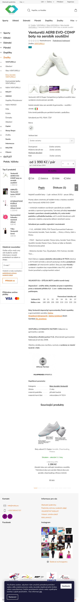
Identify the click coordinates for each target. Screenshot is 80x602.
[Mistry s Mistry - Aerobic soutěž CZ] (64, 577)
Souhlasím (66, 586)
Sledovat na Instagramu (58, 562)
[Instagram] (10, 516)
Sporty (6, 32)
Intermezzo (10, 143)
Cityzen (8, 152)
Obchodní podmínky (8, 2)
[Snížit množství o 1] (62, 163)
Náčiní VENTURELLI (13, 87)
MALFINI (9, 148)
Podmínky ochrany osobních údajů (54, 508)
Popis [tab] (41, 187)
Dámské (7, 42)
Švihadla (9, 118)
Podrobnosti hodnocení (61, 40)
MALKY (8, 92)
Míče (7, 109)
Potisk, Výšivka (10, 161)
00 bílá (51, 480)
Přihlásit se (10, 281)
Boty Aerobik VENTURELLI (11, 76)
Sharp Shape (10, 130)
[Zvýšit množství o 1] (73, 163)
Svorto (8, 139)
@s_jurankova (41, 319)
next (74, 452)
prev (30, 452)
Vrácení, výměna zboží (49, 514)
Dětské (6, 37)
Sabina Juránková (55, 316)
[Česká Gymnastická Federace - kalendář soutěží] (14, 577)
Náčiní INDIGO (11, 105)
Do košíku (52, 171)
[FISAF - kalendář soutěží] (52, 577)
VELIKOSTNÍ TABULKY (50, 511)
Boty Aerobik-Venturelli (59, 386)
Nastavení (12, 597)
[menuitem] (5, 20)
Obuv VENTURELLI (13, 70)
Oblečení (9, 66)
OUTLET (7, 156)
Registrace (70, 2)
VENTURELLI (11, 62)
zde (40, 592)
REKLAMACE (46, 517)
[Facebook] (4, 516)
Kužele (8, 113)
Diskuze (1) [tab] (59, 187)
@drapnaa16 (42, 316)
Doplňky (7, 52)
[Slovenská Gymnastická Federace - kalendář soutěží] (39, 577)
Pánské (7, 47)
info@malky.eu (13, 506)
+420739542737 (14, 510)
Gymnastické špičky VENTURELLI (13, 82)
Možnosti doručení (35, 153)
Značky (7, 57)
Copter (8, 126)
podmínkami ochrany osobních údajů (9, 274)
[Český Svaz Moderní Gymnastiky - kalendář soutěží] (27, 577)
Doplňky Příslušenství (14, 100)
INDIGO (9, 96)
